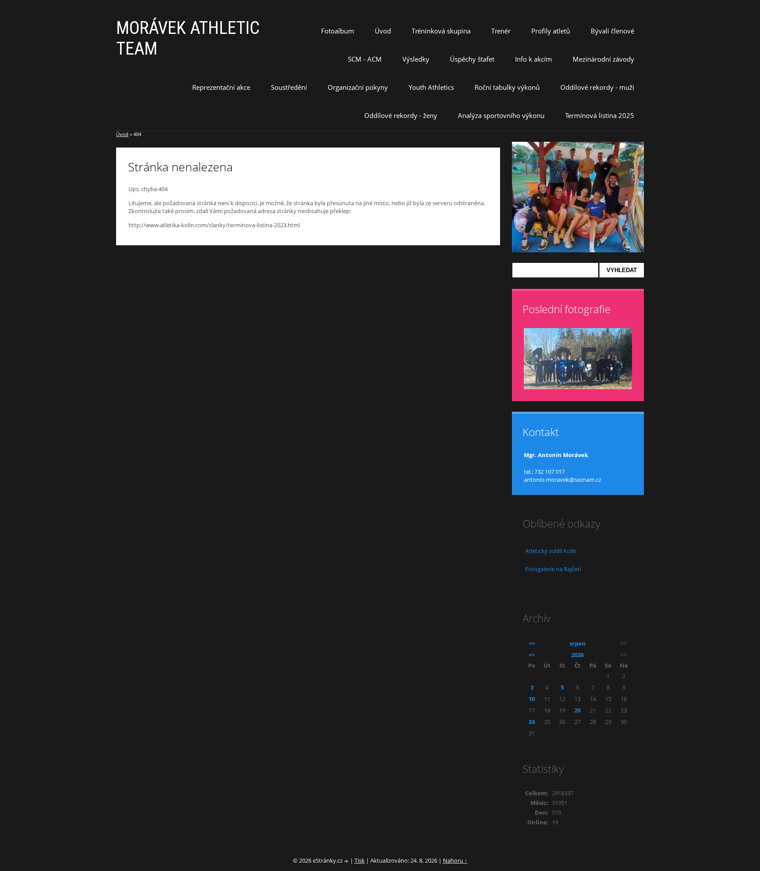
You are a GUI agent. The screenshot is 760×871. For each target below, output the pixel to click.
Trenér (501, 30)
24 (532, 722)
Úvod (383, 30)
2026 (577, 655)
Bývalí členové (612, 30)
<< (532, 643)
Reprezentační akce (221, 87)
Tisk (359, 860)
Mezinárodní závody (603, 59)
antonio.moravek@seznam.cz (562, 479)
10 (532, 699)
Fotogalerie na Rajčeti (553, 569)
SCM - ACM (365, 59)
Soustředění (289, 87)
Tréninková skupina (441, 30)
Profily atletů (550, 30)
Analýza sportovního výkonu (501, 115)
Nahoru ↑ (455, 860)
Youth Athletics (431, 87)
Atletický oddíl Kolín (551, 551)
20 (577, 710)
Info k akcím (533, 59)
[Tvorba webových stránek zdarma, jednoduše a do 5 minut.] (347, 861)
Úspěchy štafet (472, 59)
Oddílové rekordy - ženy (400, 115)
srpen (578, 643)
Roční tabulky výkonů (507, 87)
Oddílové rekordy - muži (597, 87)
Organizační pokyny (358, 87)
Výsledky (415, 59)
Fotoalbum (337, 30)
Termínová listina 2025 (599, 115)
